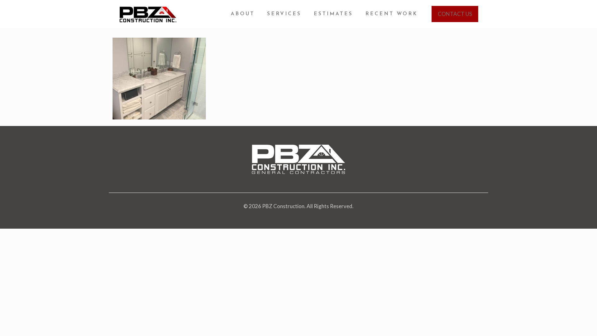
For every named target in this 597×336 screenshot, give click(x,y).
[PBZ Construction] (148, 14)
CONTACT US (455, 14)
